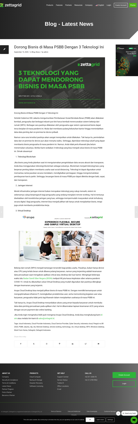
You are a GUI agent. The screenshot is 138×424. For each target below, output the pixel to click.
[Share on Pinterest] (59, 344)
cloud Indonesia (25, 324)
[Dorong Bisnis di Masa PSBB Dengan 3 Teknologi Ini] (4, 49)
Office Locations (63, 386)
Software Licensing (36, 386)
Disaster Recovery (36, 383)
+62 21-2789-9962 (91, 380)
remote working (55, 327)
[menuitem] (50, 5)
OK (90, 419)
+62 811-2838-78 (90, 377)
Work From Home (20, 330)
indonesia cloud (87, 324)
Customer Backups (110, 411)
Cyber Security (74, 324)
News (38, 52)
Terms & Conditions (9, 383)
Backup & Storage (36, 380)
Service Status (62, 380)
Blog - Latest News (69, 24)
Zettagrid (31, 330)
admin (46, 52)
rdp (31, 327)
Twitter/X (60, 383)
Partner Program (8, 389)
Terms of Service (56, 411)
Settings (110, 419)
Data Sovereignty (92, 411)
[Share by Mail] (98, 344)
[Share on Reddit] (85, 344)
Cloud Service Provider (59, 324)
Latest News (6, 386)
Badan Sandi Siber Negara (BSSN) (37, 278)
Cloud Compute (35, 377)
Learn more (100, 419)
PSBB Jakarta (24, 327)
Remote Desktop (42, 327)
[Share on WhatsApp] (46, 344)
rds (34, 327)
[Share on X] (33, 344)
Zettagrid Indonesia (43, 330)
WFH (88, 327)
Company (5, 377)
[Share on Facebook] (20, 344)
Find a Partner (7, 392)
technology (66, 327)
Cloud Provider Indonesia (41, 324)
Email (59, 389)
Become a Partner (8, 395)
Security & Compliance (10, 380)
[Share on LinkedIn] (72, 344)
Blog (33, 52)
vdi (72, 327)
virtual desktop (79, 327)
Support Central (62, 377)
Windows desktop (97, 327)
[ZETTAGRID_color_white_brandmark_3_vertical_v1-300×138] (11, 5)
